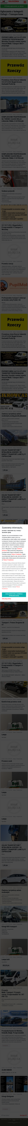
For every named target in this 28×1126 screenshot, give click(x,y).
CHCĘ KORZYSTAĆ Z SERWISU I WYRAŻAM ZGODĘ (14, 595)
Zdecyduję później (6, 598)
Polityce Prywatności (16, 554)
